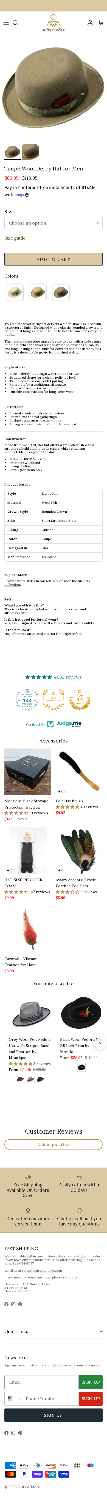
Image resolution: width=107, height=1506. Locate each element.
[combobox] (14, 1398)
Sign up (53, 1415)
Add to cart (53, 259)
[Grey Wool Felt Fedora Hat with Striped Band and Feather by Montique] (30, 1080)
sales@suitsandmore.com (42, 1270)
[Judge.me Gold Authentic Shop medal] (53, 700)
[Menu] (6, 23)
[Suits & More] (53, 22)
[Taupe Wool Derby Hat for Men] (60, 292)
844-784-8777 (23, 1263)
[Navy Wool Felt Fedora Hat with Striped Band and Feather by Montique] (40, 1080)
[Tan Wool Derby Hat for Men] (37, 292)
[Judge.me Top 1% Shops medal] (80, 700)
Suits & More (29, 1487)
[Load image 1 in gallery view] (53, 87)
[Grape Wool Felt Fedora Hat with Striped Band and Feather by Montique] (20, 1080)
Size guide (15, 238)
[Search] (18, 23)
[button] (16, 813)
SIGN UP (90, 1382)
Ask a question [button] (53, 1144)
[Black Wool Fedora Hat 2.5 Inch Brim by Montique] (81, 1068)
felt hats (52, 581)
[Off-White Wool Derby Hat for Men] (14, 292)
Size (9, 211)
